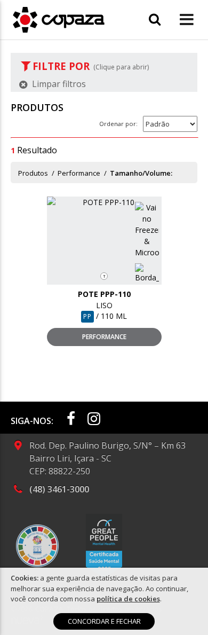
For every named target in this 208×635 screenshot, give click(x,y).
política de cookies (128, 598)
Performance (79, 173)
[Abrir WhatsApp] (181, 608)
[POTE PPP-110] (104, 202)
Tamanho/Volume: (141, 173)
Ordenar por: (118, 124)
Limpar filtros (58, 84)
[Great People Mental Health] (104, 546)
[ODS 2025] (37, 545)
